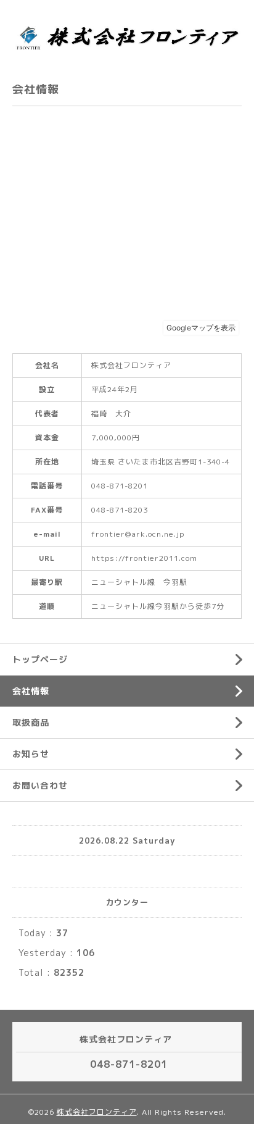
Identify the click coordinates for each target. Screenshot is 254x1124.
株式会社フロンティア (97, 1112)
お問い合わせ (40, 785)
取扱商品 (30, 722)
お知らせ (30, 754)
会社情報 (30, 691)
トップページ (40, 659)
